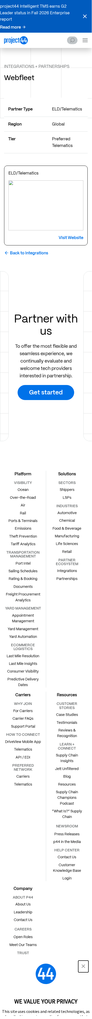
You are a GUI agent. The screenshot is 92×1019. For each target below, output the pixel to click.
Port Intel (23, 563)
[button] (85, 16)
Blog (67, 776)
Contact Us (67, 857)
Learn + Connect (67, 746)
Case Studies (67, 714)
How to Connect (23, 734)
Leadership (23, 912)
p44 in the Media (67, 841)
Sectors (67, 482)
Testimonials (67, 722)
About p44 (23, 897)
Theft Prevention (23, 536)
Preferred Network (23, 767)
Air (23, 505)
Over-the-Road (23, 497)
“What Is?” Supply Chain (67, 814)
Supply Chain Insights (67, 758)
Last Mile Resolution (23, 656)
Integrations (67, 570)
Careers (23, 929)
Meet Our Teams (23, 944)
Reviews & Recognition (67, 733)
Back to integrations (29, 253)
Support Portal (23, 726)
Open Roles (23, 937)
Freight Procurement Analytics (23, 597)
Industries (67, 506)
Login (67, 878)
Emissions (23, 528)
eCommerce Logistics (23, 647)
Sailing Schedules (22, 571)
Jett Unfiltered (67, 768)
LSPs (67, 497)
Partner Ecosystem (67, 562)
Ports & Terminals (22, 520)
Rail (23, 513)
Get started (46, 392)
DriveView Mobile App (23, 741)
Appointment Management (23, 618)
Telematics (23, 749)
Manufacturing (67, 536)
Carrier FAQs (22, 718)
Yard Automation (23, 636)
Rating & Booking (23, 578)
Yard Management (23, 629)
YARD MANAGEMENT (23, 608)
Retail (67, 551)
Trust (23, 953)
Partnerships (66, 578)
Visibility (23, 482)
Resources (67, 784)
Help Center (67, 850)
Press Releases (67, 834)
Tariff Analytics (23, 544)
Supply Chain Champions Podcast (67, 798)
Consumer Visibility (23, 671)
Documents (23, 586)
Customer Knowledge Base (67, 868)
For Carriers (23, 711)
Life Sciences (67, 543)
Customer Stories (67, 705)
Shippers (67, 489)
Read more (10, 27)
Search (72, 40)
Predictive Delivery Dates (23, 682)
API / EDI (23, 757)
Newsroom (67, 826)
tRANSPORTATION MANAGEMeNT (23, 554)
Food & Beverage (66, 528)
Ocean (23, 489)
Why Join (23, 703)
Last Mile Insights (23, 663)
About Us (23, 904)
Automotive (67, 513)
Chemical (67, 520)
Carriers (23, 776)
